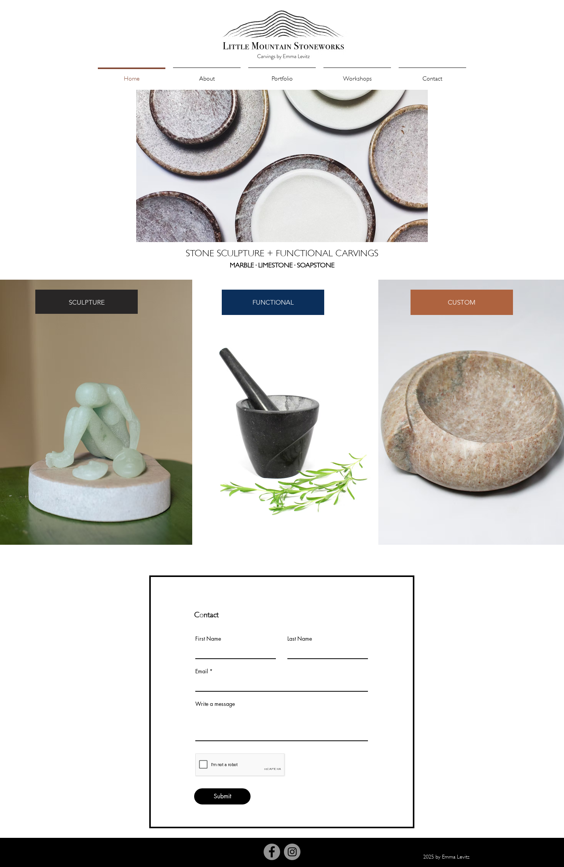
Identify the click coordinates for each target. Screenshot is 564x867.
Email (201, 671)
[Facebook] (272, 852)
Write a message (215, 704)
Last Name (299, 638)
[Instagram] (292, 852)
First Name (208, 638)
